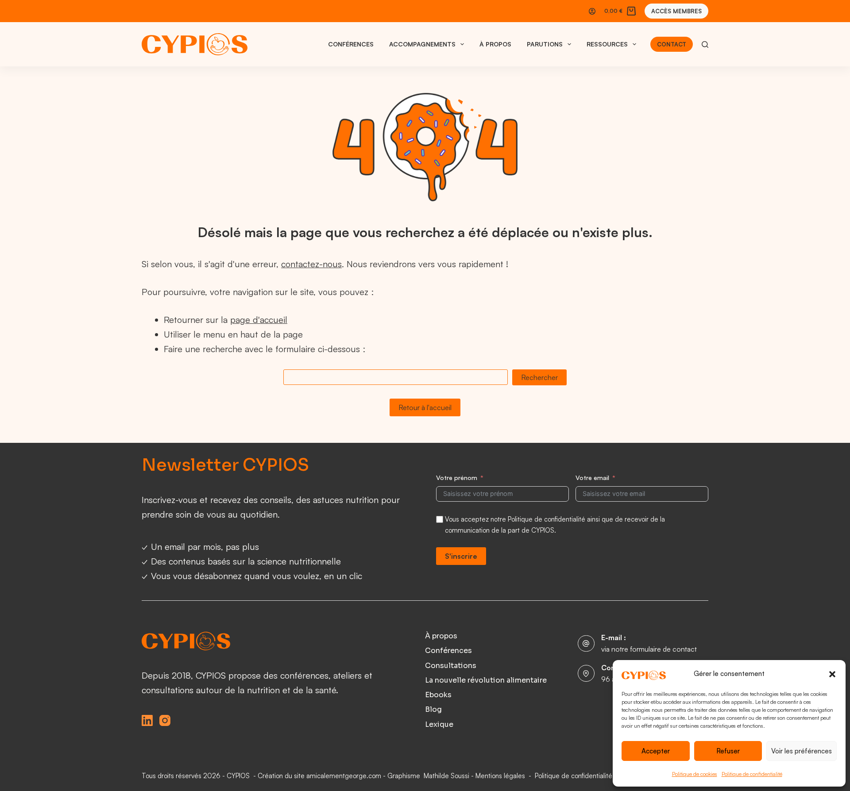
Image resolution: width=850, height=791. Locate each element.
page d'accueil (258, 319)
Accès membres (676, 11)
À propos (495, 44)
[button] (832, 674)
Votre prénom (456, 477)
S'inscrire (461, 556)
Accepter (655, 751)
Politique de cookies (694, 774)
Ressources (607, 44)
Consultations (450, 665)
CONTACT (671, 44)
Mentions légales (500, 776)
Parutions (545, 44)
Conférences (351, 44)
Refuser (728, 751)
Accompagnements (422, 44)
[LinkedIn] (147, 720)
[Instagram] (164, 720)
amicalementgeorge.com (343, 776)
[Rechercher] (705, 44)
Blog (433, 709)
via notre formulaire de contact (649, 649)
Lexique (439, 724)
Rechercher (539, 377)
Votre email (592, 477)
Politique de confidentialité (752, 774)
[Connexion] (592, 11)
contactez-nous (311, 263)
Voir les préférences (801, 751)
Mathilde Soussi (446, 776)
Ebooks (438, 695)
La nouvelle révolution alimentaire (486, 680)
